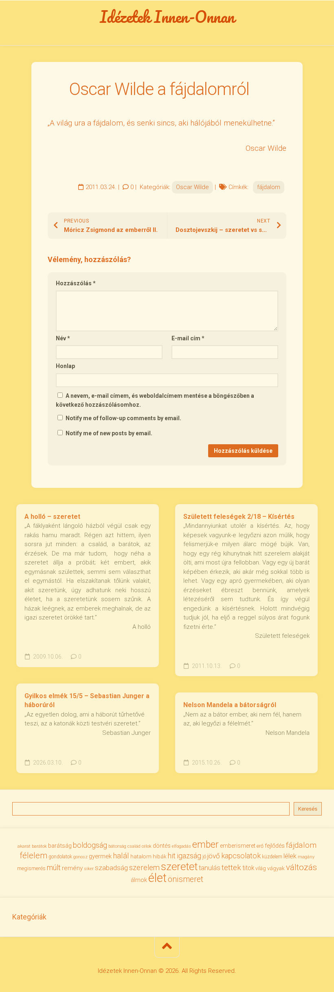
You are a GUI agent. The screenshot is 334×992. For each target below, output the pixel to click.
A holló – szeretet (52, 516)
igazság (189, 855)
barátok (39, 846)
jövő (213, 856)
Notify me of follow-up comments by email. (123, 418)
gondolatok (60, 857)
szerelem (144, 867)
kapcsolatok (241, 855)
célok (147, 846)
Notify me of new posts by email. (109, 433)
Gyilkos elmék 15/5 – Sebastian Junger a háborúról (86, 700)
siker (89, 868)
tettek (231, 867)
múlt (54, 867)
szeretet (179, 866)
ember (205, 844)
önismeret (185, 879)
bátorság (117, 846)
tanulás (209, 868)
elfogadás (181, 846)
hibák (160, 856)
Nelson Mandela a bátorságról (229, 705)
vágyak (276, 868)
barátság (60, 845)
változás (301, 867)
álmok (139, 880)
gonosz (80, 857)
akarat (24, 846)
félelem (33, 855)
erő (260, 846)
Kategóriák (29, 917)
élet (157, 878)
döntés (162, 845)
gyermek (100, 856)
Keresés (307, 809)
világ (260, 868)
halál (121, 855)
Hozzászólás (76, 283)
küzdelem (272, 857)
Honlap (65, 366)
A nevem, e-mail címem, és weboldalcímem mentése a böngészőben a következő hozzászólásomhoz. (155, 400)
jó (204, 856)
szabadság (111, 868)
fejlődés (275, 845)
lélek (290, 856)
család (134, 846)
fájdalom (268, 187)
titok (248, 868)
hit (172, 856)
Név (63, 338)
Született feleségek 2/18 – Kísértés (238, 516)
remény (72, 868)
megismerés (31, 868)
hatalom (141, 856)
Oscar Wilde (192, 187)
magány (306, 857)
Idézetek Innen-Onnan (167, 16)
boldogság (90, 845)
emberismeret (237, 845)
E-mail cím (187, 338)
